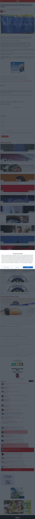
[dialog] (17, 259)
